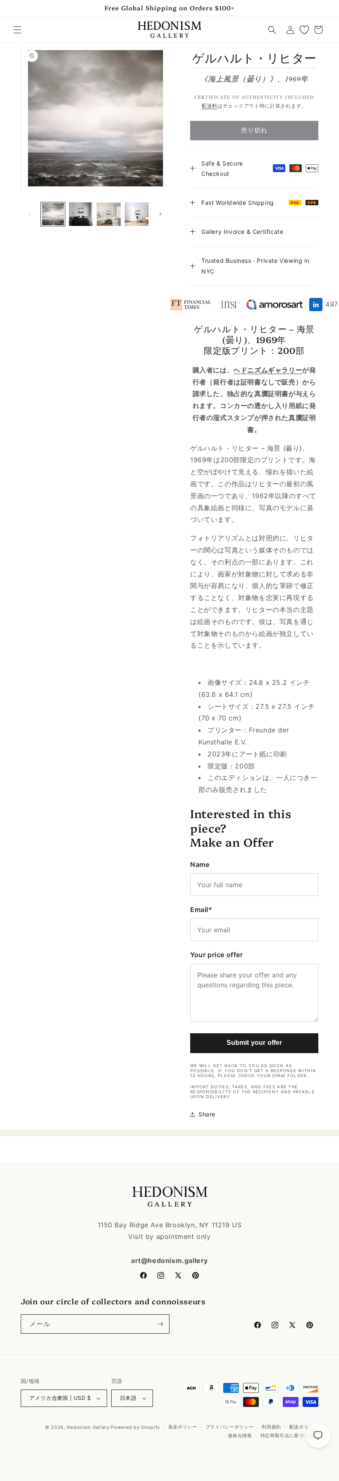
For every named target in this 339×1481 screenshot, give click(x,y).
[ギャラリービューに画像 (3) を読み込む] (109, 214)
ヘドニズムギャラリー (268, 370)
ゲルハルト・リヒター (254, 58)
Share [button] (206, 1114)
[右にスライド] (160, 214)
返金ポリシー (182, 1427)
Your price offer (216, 955)
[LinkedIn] (315, 304)
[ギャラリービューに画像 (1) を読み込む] (53, 214)
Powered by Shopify (135, 1427)
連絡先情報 (240, 1435)
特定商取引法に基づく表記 (289, 1435)
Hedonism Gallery (88, 1427)
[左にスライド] (30, 214)
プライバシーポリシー (229, 1427)
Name (199, 864)
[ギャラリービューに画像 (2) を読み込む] (81, 214)
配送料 (209, 106)
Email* (201, 909)
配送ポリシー (303, 1427)
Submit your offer (254, 1042)
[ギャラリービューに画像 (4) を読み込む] (137, 214)
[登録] (160, 1324)
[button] (17, 30)
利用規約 (271, 1427)
